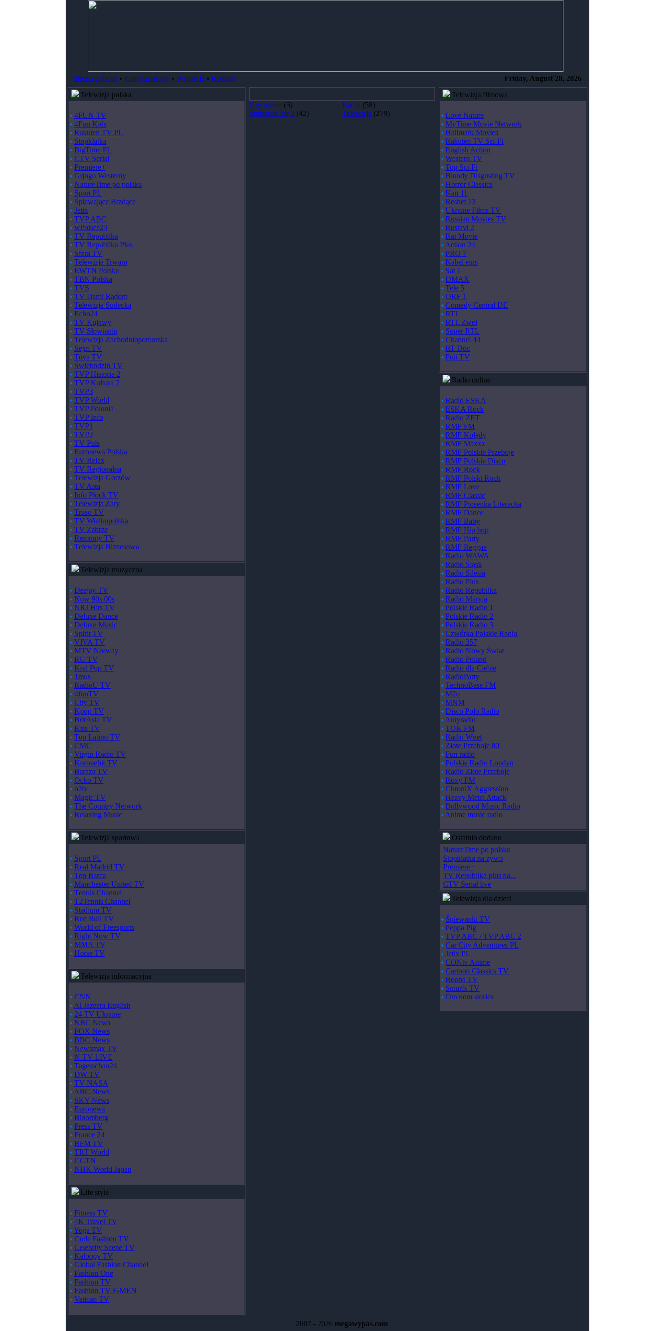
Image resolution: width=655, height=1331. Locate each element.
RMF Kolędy (465, 435)
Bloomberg (91, 1117)
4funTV (86, 694)
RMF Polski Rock (473, 478)
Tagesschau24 (95, 1066)
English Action (468, 150)
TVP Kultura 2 (96, 383)
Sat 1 (453, 270)
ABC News (92, 1092)
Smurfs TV (462, 988)
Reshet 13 (460, 201)
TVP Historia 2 (97, 374)
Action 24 (460, 245)
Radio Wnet (463, 737)
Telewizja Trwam (100, 262)
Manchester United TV (109, 884)
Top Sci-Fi (461, 167)
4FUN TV (90, 115)
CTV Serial (91, 158)
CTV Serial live (467, 884)
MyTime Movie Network (483, 124)
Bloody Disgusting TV (480, 176)
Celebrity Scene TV (104, 1247)
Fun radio (460, 754)
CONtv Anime (467, 962)
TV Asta (87, 486)
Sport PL (88, 193)
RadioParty (462, 676)
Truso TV (89, 512)
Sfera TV (88, 253)
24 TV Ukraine (97, 1014)
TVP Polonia (94, 409)
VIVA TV (89, 642)
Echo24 (86, 314)
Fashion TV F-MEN (105, 1290)
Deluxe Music (95, 625)
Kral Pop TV (94, 668)
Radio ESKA (465, 400)
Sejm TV (88, 348)
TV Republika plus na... (479, 875)
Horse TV (89, 953)
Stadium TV (93, 910)
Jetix (81, 210)
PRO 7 (456, 253)
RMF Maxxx (465, 444)
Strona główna (95, 78)
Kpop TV (89, 711)
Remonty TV (94, 538)
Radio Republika (471, 590)
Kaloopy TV (93, 1256)
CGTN (85, 1161)
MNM (455, 702)
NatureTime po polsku (108, 184)
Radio (351, 105)
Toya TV (88, 357)
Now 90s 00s (94, 599)
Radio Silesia (465, 573)
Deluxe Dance (96, 616)
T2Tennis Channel (102, 901)
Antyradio (460, 720)
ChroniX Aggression (476, 789)
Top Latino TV (97, 737)
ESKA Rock (464, 409)
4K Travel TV (95, 1221)
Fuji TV (457, 357)
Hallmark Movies (471, 132)
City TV (87, 702)
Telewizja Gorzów (102, 478)
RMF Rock (462, 469)
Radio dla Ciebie (470, 668)
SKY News (91, 1100)
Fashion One (93, 1273)
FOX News (92, 1031)
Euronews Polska (100, 452)
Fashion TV (92, 1282)
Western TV (463, 158)
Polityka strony (147, 78)
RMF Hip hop (467, 530)
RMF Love (462, 487)
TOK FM (460, 728)
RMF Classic (465, 495)
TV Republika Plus (103, 245)
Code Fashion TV (101, 1239)
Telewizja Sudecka (102, 305)
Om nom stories (469, 997)
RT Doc (457, 348)
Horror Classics (468, 184)
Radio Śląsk (463, 564)
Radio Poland (466, 659)
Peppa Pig (460, 928)
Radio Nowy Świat (474, 651)
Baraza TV (91, 771)
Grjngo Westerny (100, 176)
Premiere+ (89, 167)
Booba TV (461, 979)
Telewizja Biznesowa (106, 547)
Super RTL (462, 331)
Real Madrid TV (99, 867)
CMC (83, 745)
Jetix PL (457, 953)
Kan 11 (456, 193)
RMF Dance (464, 513)
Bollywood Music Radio (482, 806)
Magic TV (90, 797)
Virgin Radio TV (100, 754)
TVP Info (88, 417)
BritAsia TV (93, 720)
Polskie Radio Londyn (479, 763)
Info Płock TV (96, 495)
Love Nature (464, 115)
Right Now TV (97, 936)
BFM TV (88, 1143)
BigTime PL (93, 150)
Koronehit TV (95, 763)
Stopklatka (90, 141)
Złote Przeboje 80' (473, 745)
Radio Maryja (466, 599)
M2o (452, 694)
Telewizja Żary (97, 503)
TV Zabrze (91, 529)
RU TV (86, 659)
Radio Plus (462, 582)
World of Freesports (104, 927)
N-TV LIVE (93, 1057)
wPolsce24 (90, 227)
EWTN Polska (96, 270)
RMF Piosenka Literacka (483, 504)
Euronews (89, 1109)
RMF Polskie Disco (475, 461)
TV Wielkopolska (101, 521)
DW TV (87, 1074)
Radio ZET (462, 418)
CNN (82, 997)
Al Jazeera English (102, 1005)
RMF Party (462, 538)
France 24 (89, 1135)
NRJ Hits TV (94, 607)
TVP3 (83, 391)
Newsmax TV (95, 1048)
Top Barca (90, 875)
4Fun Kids (90, 124)
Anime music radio (474, 814)
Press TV (88, 1126)
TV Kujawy (92, 322)
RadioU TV (92, 685)
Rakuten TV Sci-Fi (474, 141)
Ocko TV (89, 780)
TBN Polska (93, 279)
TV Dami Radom (101, 296)
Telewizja (357, 113)
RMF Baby (462, 521)
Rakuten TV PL (98, 132)
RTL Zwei (461, 322)
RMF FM (460, 426)
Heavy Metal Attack (475, 797)
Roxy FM (460, 780)
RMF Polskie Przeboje (479, 452)
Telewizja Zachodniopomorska (121, 340)
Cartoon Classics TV (477, 971)
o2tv (81, 789)
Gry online (265, 105)
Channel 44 (462, 340)
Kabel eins (461, 262)
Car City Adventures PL (482, 945)
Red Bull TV (94, 918)
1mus (82, 676)
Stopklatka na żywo (473, 858)
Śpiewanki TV (467, 919)
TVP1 (83, 426)
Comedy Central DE (476, 305)
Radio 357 (461, 642)
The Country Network (108, 806)
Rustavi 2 (459, 227)
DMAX (457, 279)
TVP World (91, 400)
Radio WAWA (467, 556)
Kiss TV (87, 728)
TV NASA (91, 1083)
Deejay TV (91, 590)
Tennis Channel (98, 893)
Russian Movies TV (475, 219)
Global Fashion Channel (111, 1265)
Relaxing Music (98, 814)
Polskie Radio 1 (469, 607)
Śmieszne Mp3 (271, 113)
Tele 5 (454, 288)
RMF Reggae (466, 547)
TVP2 (83, 434)
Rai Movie (461, 236)
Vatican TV (91, 1299)
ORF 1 (456, 296)
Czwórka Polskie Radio (481, 633)
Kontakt (223, 78)
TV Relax (89, 460)
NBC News (92, 1023)
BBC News (92, 1040)
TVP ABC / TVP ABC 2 (483, 936)
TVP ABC (90, 219)
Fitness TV (91, 1213)
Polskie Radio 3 (469, 625)
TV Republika (96, 236)
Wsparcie (190, 78)
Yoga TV (88, 1230)
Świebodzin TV (98, 365)
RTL (452, 314)
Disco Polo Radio (472, 711)
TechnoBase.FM (470, 685)
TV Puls (87, 443)
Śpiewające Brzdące (105, 201)
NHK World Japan (102, 1169)
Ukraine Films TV (473, 210)
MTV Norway (96, 651)
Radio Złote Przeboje (477, 771)
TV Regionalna (97, 469)
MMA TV (89, 944)
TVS (81, 288)
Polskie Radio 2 (469, 616)
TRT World (91, 1152)
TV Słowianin (95, 331)
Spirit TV (88, 633)
